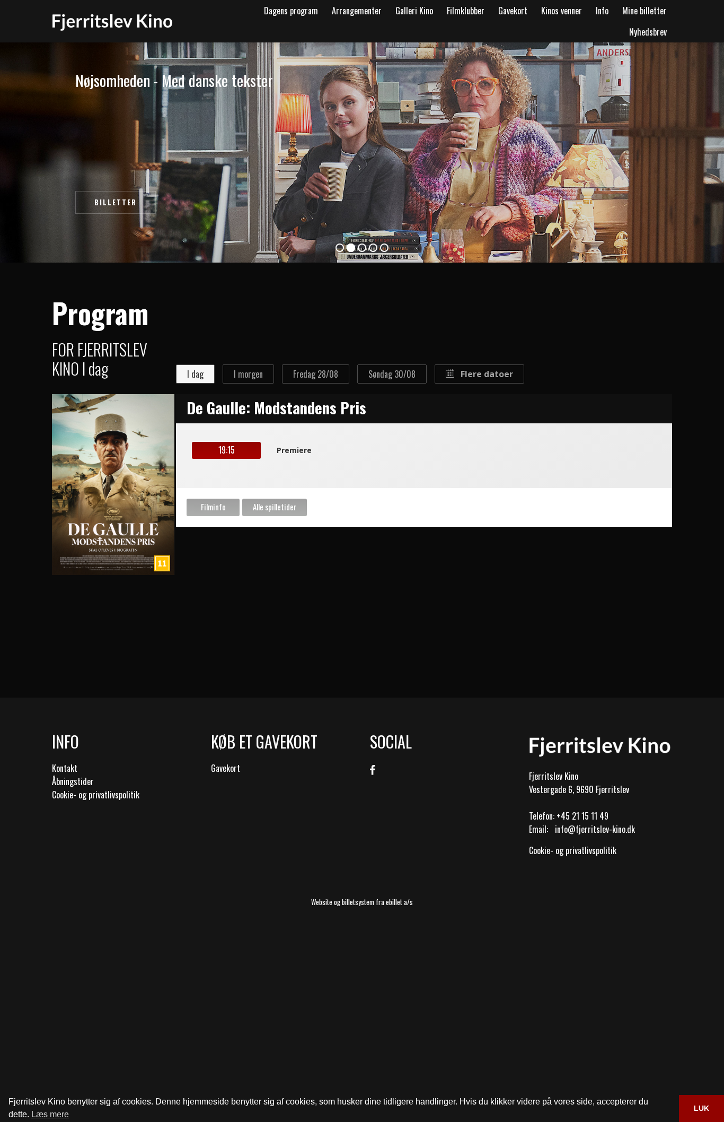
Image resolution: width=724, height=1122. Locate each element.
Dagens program (291, 10)
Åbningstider (73, 781)
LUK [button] (701, 1108)
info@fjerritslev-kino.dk (595, 829)
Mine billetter (644, 10)
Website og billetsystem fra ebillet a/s (362, 902)
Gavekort (512, 10)
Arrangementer (357, 10)
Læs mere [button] (50, 1114)
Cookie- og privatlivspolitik (95, 794)
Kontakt (64, 768)
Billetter (115, 202)
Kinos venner (561, 10)
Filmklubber (465, 10)
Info (602, 10)
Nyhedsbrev (648, 31)
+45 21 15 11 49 (582, 816)
